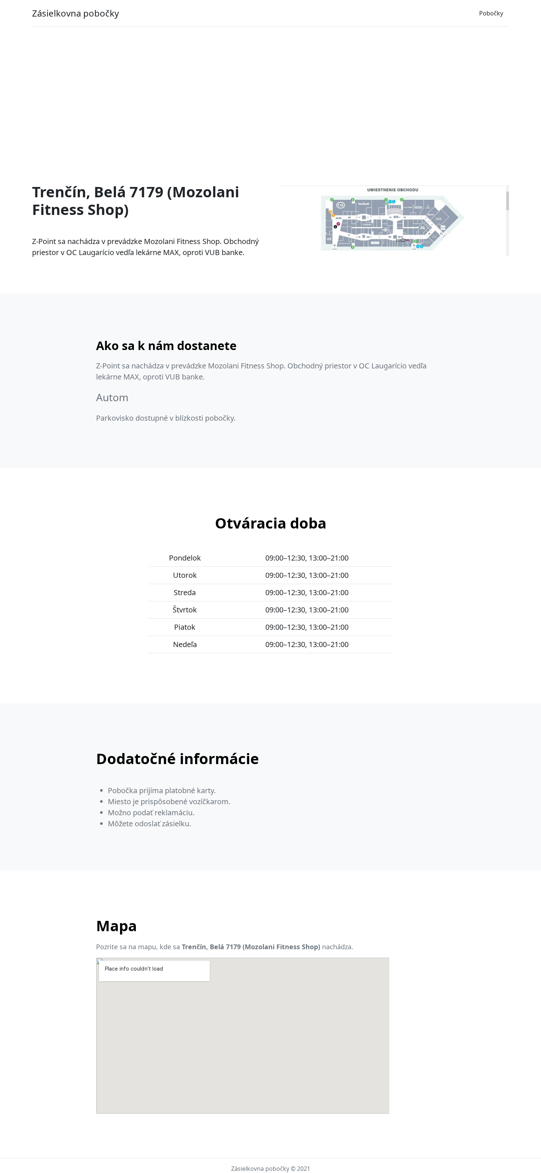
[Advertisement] (270, 87)
